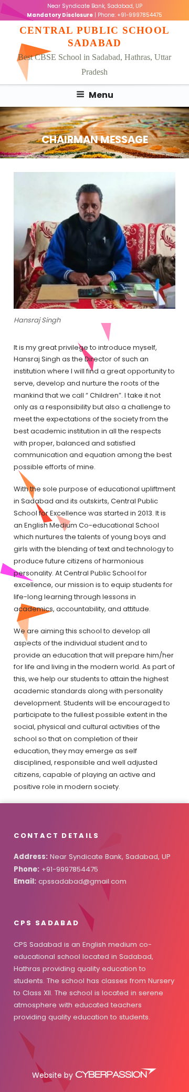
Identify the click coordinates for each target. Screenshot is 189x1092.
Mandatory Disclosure (60, 15)
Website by (53, 1075)
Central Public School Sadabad (94, 36)
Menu (101, 95)
